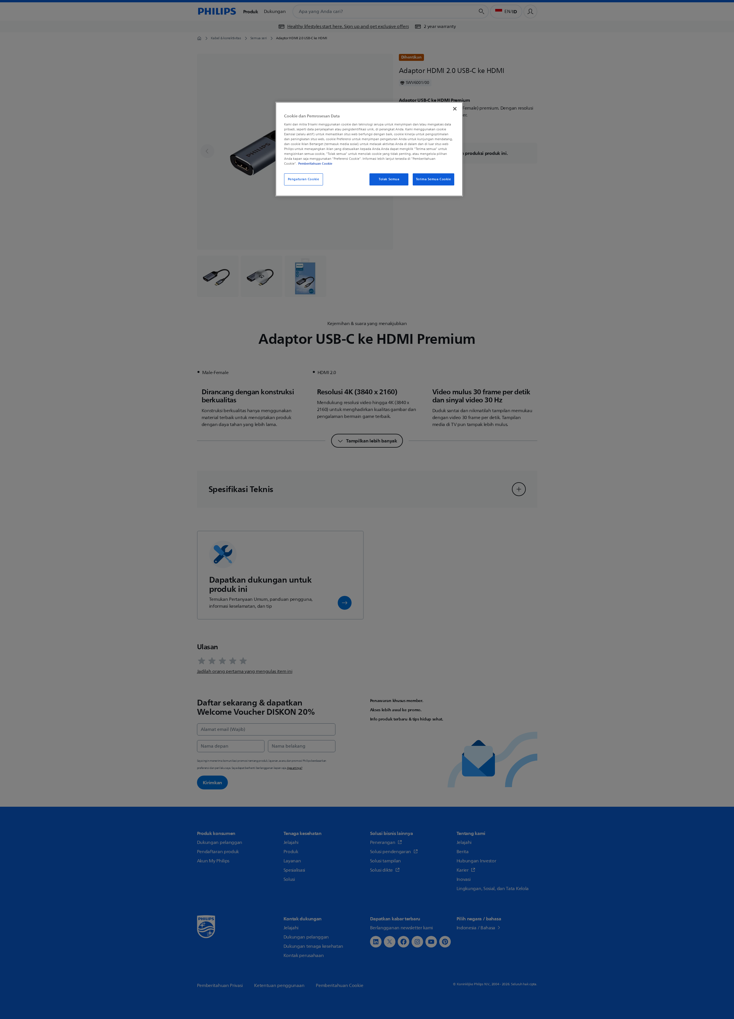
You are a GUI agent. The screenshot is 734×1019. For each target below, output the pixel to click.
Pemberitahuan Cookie (315, 163)
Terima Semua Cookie (433, 179)
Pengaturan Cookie (303, 179)
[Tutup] (454, 108)
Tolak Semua (389, 179)
